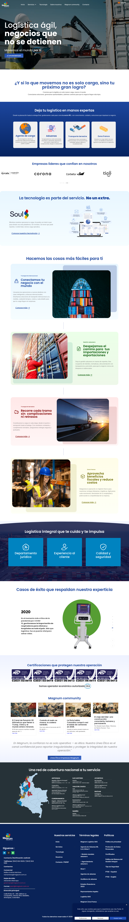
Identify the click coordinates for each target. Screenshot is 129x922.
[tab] (113, 616)
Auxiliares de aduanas (89, 879)
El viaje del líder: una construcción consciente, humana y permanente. (104, 720)
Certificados (110, 854)
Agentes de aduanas (88, 874)
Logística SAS (86, 897)
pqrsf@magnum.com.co (19, 886)
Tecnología (60, 852)
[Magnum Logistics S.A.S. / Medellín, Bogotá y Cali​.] (107, 675)
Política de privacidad (113, 842)
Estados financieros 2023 (88, 885)
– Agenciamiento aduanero (87, 863)
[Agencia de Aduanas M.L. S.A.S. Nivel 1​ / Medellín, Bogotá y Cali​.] (22, 675)
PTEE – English (110, 877)
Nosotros (59, 857)
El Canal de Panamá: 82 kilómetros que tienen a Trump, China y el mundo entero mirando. (23, 723)
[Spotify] (12, 852)
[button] (113, 640)
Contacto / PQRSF (62, 862)
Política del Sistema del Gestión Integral (113, 860)
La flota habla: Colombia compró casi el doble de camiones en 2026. (77, 723)
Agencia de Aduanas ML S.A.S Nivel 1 (89, 848)
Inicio (57, 842)
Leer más (14, 733)
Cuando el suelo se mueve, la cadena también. (48, 722)
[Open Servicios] (35, 4)
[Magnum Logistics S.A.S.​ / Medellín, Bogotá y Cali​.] (43, 675)
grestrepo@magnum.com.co (14, 883)
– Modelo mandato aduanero (87, 855)
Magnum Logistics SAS (89, 842)
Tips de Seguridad (112, 867)
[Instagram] (8, 852)
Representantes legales (89, 891)
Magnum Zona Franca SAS (89, 903)
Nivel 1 (83, 869)
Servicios (59, 847)
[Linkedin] (4, 852)
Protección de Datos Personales (113, 848)
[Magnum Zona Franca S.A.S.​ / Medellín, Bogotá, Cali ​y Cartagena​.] (64, 675)
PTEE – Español (111, 872)
